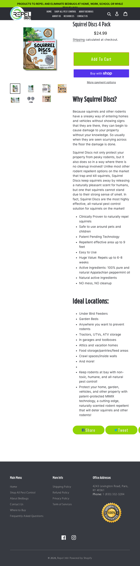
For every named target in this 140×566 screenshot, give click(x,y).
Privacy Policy (61, 498)
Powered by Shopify (81, 558)
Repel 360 (63, 558)
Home (13, 487)
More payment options (101, 82)
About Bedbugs (19, 498)
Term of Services (62, 504)
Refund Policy (61, 492)
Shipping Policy (62, 487)
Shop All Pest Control (22, 492)
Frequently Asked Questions (26, 516)
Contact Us (16, 504)
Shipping (79, 39)
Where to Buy (18, 510)
